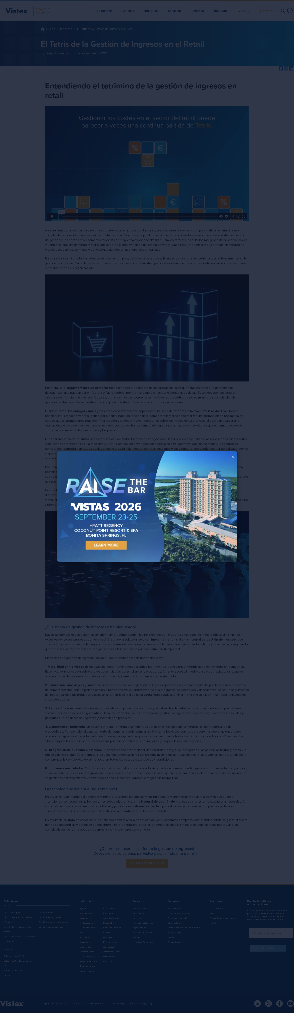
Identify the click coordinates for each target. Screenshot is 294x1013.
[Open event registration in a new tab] (102, 506)
